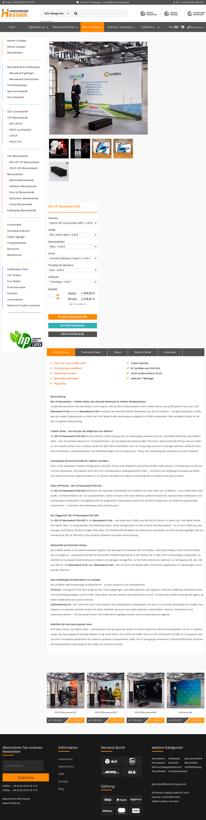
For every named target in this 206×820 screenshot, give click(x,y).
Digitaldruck (36, 27)
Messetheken (15, 52)
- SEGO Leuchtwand (19, 129)
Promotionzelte (16, 287)
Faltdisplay (174, 758)
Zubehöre (147, 27)
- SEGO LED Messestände (22, 168)
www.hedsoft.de (11, 803)
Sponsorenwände (17, 91)
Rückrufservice (197, 27)
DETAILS (77, 720)
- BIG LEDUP (15, 123)
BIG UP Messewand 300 (106, 712)
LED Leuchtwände (17, 111)
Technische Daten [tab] (91, 352)
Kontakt (174, 27)
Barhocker (13, 248)
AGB (61, 774)
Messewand (158, 758)
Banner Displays (17, 40)
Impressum (65, 759)
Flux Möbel (13, 281)
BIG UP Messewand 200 (65, 712)
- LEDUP (13, 135)
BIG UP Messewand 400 (145, 712)
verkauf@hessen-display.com (170, 784)
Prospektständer (17, 242)
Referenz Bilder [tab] (142, 352)
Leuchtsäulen (15, 299)
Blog (61, 789)
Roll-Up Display (160, 767)
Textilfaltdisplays (17, 85)
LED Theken (14, 275)
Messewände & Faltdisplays (23, 66)
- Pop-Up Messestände (21, 192)
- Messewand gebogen (21, 73)
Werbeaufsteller (64, 27)
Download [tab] (170, 352)
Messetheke (190, 762)
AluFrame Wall (185, 712)
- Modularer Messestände (23, 198)
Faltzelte (12, 293)
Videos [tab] (117, 352)
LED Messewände (17, 117)
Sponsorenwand (193, 758)
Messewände (91, 27)
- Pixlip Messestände (20, 204)
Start (12, 27)
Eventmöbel (14, 224)
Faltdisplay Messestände (21, 210)
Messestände (15, 174)
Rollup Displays (16, 46)
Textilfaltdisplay (192, 767)
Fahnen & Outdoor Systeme (23, 305)
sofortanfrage (73, 325)
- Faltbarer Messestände (22, 186)
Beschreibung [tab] (60, 352)
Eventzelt (173, 762)
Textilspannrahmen (18, 230)
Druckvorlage (72, 334)
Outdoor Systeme (119, 27)
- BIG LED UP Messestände (23, 162)
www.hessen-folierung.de (16, 798)
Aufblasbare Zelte (17, 269)
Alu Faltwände (15, 97)
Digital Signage (16, 236)
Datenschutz (66, 766)
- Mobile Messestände (21, 180)
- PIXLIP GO (15, 141)
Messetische (14, 254)
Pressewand (158, 762)
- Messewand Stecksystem (23, 79)
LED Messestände (17, 156)
